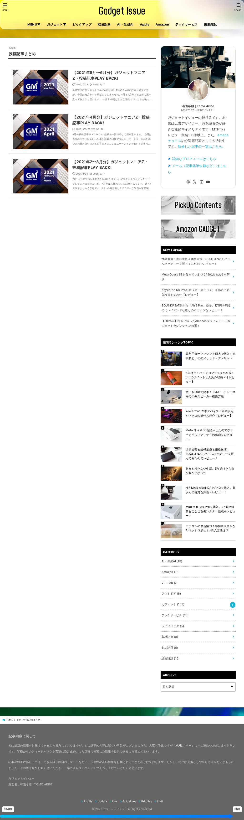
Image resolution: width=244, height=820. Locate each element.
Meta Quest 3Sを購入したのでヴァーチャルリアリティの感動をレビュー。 (209, 434)
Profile (88, 801)
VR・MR (170, 583)
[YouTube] (208, 182)
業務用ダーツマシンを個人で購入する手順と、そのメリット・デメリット (210, 356)
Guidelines (129, 801)
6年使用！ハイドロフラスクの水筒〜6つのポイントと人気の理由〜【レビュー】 (210, 377)
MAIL (179, 745)
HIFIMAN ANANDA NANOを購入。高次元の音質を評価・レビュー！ (210, 490)
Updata (102, 801)
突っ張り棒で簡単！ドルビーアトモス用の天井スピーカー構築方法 (210, 394)
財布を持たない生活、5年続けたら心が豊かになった (210, 471)
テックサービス (186, 24)
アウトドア (171, 593)
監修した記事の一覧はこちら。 (202, 146)
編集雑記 (210, 24)
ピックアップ (82, 24)
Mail (160, 801)
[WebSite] (188, 182)
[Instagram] (201, 182)
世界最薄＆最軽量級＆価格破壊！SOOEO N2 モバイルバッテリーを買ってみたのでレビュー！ (210, 454)
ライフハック (173, 626)
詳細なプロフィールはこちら (194, 159)
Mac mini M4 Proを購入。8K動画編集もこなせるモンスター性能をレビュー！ (210, 511)
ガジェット (173, 604)
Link (114, 801)
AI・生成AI (125, 24)
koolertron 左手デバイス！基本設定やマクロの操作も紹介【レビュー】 (210, 413)
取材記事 (104, 24)
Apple (144, 24)
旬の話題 (170, 647)
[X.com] (195, 182)
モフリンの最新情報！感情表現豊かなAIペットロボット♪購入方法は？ (210, 528)
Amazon (162, 24)
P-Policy (146, 801)
